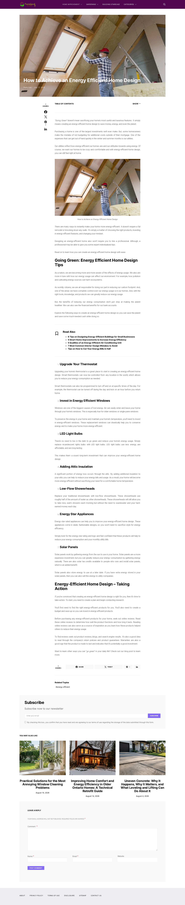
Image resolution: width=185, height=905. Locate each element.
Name (31, 856)
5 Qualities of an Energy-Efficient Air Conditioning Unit (94, 342)
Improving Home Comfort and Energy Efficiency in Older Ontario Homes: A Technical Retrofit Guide (92, 786)
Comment (32, 826)
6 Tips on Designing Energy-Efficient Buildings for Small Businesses (101, 336)
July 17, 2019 (39, 87)
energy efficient (63, 687)
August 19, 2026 (42, 793)
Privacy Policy (36, 895)
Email (75, 856)
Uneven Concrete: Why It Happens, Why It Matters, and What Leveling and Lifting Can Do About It (142, 786)
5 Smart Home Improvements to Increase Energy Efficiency (97, 339)
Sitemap (82, 895)
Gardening (91, 4)
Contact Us (96, 895)
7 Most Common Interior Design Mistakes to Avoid (92, 345)
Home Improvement (71, 4)
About (22, 895)
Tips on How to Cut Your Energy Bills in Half (89, 348)
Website (121, 856)
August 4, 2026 (142, 796)
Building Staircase (111, 4)
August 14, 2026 (92, 796)
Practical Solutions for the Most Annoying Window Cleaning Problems (42, 784)
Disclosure (69, 895)
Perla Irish (28, 87)
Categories (129, 4)
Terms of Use (54, 895)
